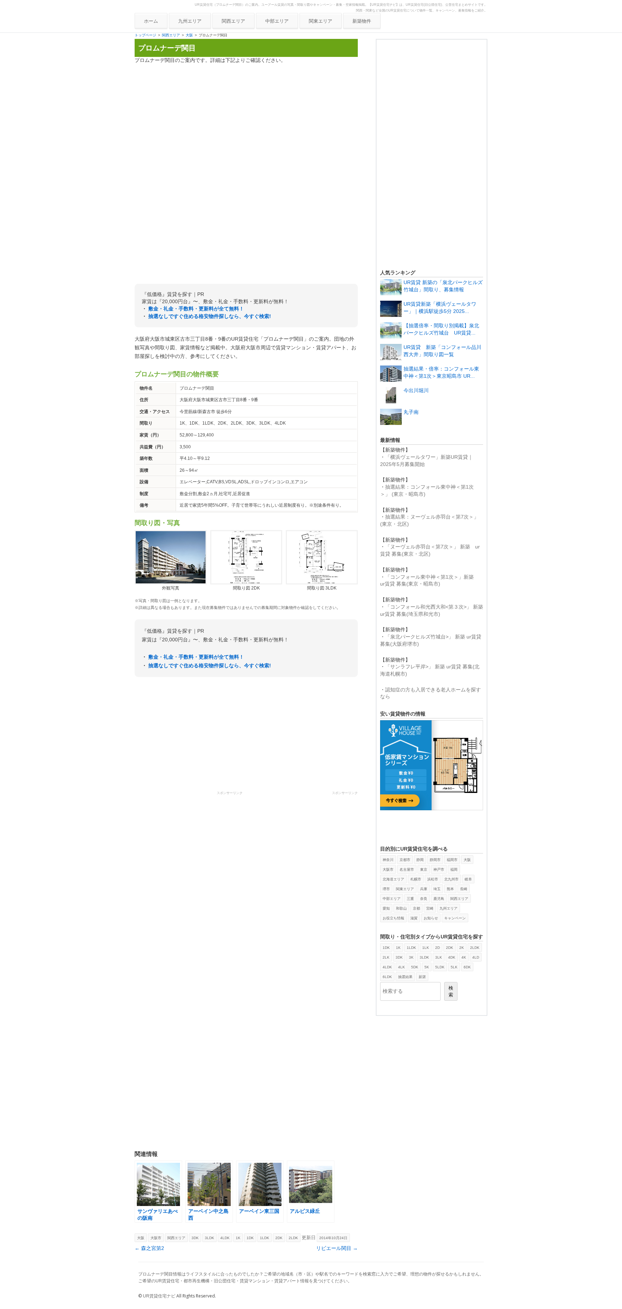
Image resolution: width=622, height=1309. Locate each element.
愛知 (386, 908)
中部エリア (277, 21)
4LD (475, 957)
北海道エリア (393, 879)
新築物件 (361, 21)
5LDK (440, 967)
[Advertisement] (246, 120)
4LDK (225, 1238)
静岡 (420, 860)
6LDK (387, 977)
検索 (451, 991)
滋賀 (414, 918)
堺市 (386, 889)
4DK (451, 957)
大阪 (189, 35)
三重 (410, 899)
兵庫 (423, 889)
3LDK (209, 1238)
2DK (279, 1238)
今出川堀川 (416, 390)
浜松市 (432, 879)
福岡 (454, 869)
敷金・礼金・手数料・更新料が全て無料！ (196, 308)
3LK (438, 957)
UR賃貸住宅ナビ (159, 1296)
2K (461, 948)
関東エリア (320, 21)
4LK (401, 967)
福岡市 (452, 860)
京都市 (405, 860)
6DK (467, 967)
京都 (416, 908)
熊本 (450, 889)
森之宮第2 (149, 1248)
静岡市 (435, 860)
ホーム (151, 21)
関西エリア (233, 21)
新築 (422, 977)
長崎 (463, 889)
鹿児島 (438, 899)
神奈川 (388, 860)
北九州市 (451, 879)
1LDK (264, 1238)
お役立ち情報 (393, 918)
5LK (454, 967)
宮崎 (429, 908)
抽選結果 (405, 977)
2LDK (293, 1238)
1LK (425, 948)
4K (463, 957)
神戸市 (438, 869)
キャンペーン (455, 918)
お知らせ (431, 918)
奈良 (423, 899)
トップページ (145, 35)
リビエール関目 (337, 1248)
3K (411, 957)
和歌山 (401, 908)
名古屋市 (407, 869)
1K (238, 1238)
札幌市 (415, 879)
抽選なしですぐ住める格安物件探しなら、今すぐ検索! (209, 316)
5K (426, 967)
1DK (250, 1238)
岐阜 (468, 879)
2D (437, 948)
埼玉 (437, 889)
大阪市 (155, 1238)
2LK (386, 957)
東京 (423, 869)
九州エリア (190, 21)
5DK (414, 967)
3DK (195, 1238)
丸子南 (411, 412)
